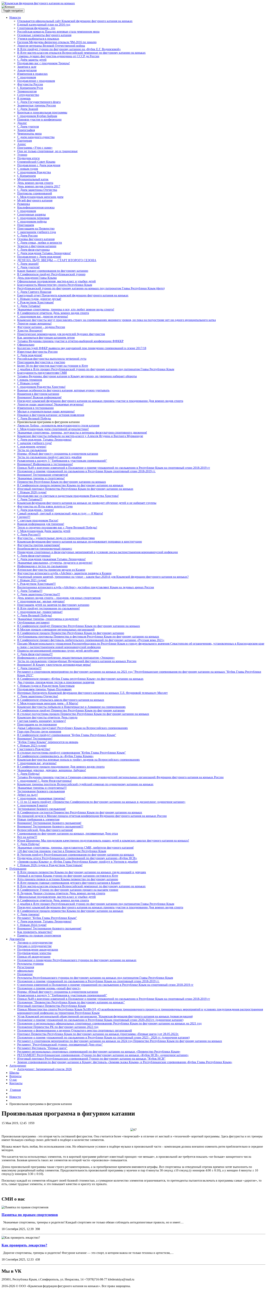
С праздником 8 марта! (32, 805)
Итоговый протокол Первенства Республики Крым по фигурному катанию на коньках (75, 488)
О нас (13, 1079)
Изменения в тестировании (35, 408)
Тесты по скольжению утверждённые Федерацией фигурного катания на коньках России (76, 661)
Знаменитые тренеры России (36, 105)
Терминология (27, 91)
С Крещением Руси (30, 87)
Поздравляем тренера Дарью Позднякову (44, 689)
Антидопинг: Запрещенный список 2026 (44, 1069)
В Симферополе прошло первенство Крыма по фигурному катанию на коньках (70, 485)
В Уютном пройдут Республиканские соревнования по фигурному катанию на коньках (75, 854)
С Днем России (27, 235)
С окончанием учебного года (36, 232)
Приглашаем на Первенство (36, 228)
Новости (15, 17)
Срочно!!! (23, 517)
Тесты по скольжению (32, 450)
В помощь (24, 98)
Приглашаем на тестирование (37, 724)
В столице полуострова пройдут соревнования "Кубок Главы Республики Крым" (71, 752)
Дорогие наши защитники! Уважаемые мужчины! (50, 404)
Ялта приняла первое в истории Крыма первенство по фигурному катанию (67, 879)
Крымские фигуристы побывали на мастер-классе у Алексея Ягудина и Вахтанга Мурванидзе (80, 436)
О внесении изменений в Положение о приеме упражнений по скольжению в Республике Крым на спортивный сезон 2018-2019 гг (105, 984)
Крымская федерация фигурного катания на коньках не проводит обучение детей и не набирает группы (86, 503)
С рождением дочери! (31, 446)
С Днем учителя (28, 126)
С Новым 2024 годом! (32, 925)
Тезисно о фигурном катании (36, 246)
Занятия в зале (26, 66)
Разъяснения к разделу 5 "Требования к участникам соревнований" (62, 460)
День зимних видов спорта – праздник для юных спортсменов (59, 597)
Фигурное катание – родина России (41, 327)
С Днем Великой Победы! (34, 615)
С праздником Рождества (34, 172)
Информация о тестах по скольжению (42, 566)
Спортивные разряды (31, 214)
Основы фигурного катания (36, 239)
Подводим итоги (28, 158)
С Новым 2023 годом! (32, 745)
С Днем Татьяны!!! (29, 499)
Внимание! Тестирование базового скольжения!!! (50, 826)
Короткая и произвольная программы (42, 112)
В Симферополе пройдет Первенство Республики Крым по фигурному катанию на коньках (78, 626)
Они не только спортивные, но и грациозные (47, 151)
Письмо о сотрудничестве (34, 946)
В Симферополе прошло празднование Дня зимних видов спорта (61, 766)
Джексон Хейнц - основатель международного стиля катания (58, 425)
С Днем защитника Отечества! (37, 696)
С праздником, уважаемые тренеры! (41, 798)
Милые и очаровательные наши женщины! (46, 411)
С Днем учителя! (28, 267)
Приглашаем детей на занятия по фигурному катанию (53, 605)
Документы (17, 939)
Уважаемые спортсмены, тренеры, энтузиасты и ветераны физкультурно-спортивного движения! (82, 432)
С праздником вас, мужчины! (36, 763)
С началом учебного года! (34, 443)
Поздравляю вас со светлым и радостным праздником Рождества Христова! (68, 495)
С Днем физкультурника (33, 249)
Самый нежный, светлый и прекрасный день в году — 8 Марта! (60, 513)
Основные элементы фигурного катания (44, 35)
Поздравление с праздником (36, 80)
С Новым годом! (28, 383)
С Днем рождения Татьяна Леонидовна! (44, 253)
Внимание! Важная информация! (39, 397)
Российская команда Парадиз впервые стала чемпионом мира (58, 31)
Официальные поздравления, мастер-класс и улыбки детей (56, 281)
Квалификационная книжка (36, 207)
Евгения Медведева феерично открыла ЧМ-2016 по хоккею (57, 42)
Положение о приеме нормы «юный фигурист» (49, 988)
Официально (25, 344)
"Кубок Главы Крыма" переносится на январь (47, 742)
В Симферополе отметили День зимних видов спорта (53, 313)
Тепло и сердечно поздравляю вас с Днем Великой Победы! (57, 527)
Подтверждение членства (34, 953)
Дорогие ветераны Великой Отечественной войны (51, 45)
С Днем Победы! (28, 773)
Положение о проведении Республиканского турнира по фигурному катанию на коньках (76, 960)
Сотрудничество (28, 95)
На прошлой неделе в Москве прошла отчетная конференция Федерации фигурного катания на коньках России (92, 816)
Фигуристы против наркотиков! (38, 545)
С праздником (26, 77)
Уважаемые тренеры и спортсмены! (41, 478)
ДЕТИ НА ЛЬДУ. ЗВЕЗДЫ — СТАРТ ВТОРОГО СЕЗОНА (56, 260)
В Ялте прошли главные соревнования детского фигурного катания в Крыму (68, 882)
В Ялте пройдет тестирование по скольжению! (48, 608)
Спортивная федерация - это (36, 28)
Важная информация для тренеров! (40, 524)
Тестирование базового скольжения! (41, 809)
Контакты (15, 1083)
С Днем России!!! (29, 534)
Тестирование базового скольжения (41, 791)
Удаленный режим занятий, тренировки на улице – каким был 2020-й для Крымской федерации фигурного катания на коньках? (103, 576)
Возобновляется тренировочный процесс (44, 548)
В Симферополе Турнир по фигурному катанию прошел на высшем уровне (67, 889)
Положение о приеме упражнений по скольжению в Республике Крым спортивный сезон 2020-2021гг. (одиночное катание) (100, 1020)
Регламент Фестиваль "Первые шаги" (42, 1048)
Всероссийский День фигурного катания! (45, 830)
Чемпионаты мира (29, 133)
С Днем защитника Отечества (37, 189)
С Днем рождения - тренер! (35, 510)
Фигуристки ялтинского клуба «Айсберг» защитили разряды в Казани (64, 573)
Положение (25, 974)
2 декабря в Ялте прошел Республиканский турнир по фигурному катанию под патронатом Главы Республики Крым (95, 369)
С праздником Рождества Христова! (41, 386)
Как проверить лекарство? (34, 932)
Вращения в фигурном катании (38, 393)
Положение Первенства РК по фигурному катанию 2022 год (57, 1027)
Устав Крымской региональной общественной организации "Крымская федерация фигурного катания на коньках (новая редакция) (105, 1016)
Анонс (21, 144)
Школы (14, 1072)
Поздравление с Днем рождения (38, 165)
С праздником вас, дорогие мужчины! (42, 316)
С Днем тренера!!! (29, 668)
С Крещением (26, 175)
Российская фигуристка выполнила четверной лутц (51, 358)
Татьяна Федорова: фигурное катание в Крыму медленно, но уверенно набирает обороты (77, 376)
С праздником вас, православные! (40, 612)
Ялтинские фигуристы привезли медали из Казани (51, 569)
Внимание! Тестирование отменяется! (42, 474)
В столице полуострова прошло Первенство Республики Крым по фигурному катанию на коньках (83, 714)
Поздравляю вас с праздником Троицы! (43, 63)
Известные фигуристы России (37, 351)
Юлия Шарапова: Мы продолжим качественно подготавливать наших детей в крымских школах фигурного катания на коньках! (103, 840)
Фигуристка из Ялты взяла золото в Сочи (45, 506)
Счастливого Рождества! (33, 749)
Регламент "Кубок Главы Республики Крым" (47, 918)
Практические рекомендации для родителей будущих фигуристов (61, 334)
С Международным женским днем (40, 197)
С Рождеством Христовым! (35, 302)
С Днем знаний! (28, 263)
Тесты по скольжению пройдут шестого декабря (49, 457)
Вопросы (15, 1076)
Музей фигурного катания (34, 200)
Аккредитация (27, 70)
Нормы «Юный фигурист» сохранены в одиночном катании (57, 453)
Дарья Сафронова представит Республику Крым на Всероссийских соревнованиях (72, 728)
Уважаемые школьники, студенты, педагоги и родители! (54, 562)
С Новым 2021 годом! (32, 580)
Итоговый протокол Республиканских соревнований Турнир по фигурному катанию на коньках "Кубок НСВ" (91, 1058)
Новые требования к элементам (38, 819)
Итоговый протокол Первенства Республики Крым (51, 1005)
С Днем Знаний (27, 109)
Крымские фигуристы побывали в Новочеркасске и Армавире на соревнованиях (71, 707)
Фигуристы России (30, 84)
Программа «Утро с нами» (35, 147)
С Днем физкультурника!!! (35, 654)
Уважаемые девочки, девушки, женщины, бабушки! (51, 770)
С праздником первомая (33, 218)
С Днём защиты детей (32, 59)
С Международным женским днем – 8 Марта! (47, 703)
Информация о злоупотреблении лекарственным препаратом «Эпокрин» (66, 657)
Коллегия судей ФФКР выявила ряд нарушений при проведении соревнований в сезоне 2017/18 (81, 348)
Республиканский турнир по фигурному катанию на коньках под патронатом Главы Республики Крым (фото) (91, 288)
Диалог (22, 123)
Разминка (23, 204)
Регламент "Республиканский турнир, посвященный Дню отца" (60, 1044)
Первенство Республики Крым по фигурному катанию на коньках (61, 481)
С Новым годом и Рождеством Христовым (45, 685)
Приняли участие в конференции (39, 119)
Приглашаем (25, 225)
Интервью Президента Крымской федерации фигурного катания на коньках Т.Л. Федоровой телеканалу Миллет (92, 692)
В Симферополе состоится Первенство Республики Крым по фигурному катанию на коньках (79, 812)
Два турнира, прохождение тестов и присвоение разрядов (55, 682)
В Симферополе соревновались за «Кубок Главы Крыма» (55, 756)
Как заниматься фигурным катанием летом (46, 337)
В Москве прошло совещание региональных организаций (56, 629)
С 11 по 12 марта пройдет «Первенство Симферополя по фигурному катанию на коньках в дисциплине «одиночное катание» (101, 801)
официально (25, 970)
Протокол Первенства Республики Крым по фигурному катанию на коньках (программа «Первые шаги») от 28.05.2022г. (98, 1034)
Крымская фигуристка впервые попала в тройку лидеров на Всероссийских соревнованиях (78, 759)
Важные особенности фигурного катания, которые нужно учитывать (63, 390)
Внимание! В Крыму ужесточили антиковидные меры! (54, 664)
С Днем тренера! (28, 914)
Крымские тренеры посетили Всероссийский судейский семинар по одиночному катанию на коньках (85, 784)
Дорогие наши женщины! (34, 323)
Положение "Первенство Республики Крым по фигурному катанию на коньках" (71, 1002)
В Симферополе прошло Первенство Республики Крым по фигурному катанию (70, 633)
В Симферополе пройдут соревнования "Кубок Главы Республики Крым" (66, 735)
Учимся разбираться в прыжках (38, 38)
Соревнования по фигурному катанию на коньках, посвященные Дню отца (67, 833)
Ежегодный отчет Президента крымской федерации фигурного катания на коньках (72, 295)
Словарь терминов (29, 379)
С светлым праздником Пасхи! (37, 520)
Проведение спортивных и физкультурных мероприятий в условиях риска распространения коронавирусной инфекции (97, 552)
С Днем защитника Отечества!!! (38, 594)
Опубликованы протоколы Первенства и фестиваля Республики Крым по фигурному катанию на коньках (88, 636)
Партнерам (24, 140)
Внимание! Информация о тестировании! (45, 464)
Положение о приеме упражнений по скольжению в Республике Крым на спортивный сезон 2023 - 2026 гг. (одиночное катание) (103, 1037)
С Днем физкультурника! (34, 555)
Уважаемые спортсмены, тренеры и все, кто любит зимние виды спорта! (65, 309)
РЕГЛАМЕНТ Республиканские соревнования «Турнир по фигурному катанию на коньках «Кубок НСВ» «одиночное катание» (103, 1055)
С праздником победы (32, 221)
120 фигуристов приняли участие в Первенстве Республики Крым (61, 851)
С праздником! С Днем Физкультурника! (44, 780)
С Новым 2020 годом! (32, 492)
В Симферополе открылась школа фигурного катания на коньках (60, 699)
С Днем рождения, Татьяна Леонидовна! (44, 439)
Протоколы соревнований (34, 193)
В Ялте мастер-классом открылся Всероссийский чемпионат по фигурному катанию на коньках (81, 52)
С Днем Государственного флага (39, 102)
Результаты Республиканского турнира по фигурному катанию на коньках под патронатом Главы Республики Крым (95, 977)
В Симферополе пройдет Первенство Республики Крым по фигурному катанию (71, 710)
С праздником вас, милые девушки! (41, 601)
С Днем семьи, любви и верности (39, 242)
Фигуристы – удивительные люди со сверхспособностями (56, 538)
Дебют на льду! (27, 794)
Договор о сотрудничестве (35, 942)
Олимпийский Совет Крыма (36, 161)
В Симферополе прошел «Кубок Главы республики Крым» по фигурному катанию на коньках (80, 678)
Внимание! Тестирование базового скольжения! (49, 823)
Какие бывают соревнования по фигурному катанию (52, 270)
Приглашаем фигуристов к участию (41, 362)
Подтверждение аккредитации (37, 949)
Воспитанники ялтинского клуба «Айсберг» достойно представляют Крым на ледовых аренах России (85, 587)
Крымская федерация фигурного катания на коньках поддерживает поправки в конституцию (79, 541)
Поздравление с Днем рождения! (39, 256)
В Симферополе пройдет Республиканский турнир (51, 274)
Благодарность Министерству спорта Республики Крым (54, 284)
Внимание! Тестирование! (34, 738)
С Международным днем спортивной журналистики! (53, 429)
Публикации (17, 868)
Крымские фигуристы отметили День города (47, 717)
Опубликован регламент (33, 622)
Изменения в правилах (32, 73)
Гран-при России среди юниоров (39, 731)
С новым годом (27, 168)
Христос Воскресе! (30, 330)
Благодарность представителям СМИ (42, 372)
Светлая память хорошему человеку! (41, 721)
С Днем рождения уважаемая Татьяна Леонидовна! (51, 559)
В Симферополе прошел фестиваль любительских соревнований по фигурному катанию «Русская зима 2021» (90, 640)
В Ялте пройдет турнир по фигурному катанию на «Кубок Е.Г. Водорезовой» (69, 49)
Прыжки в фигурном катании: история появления (50, 415)
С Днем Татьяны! (28, 306)
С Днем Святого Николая (34, 291)
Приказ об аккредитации (33, 956)
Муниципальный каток (32, 179)
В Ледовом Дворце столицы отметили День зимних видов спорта (61, 893)
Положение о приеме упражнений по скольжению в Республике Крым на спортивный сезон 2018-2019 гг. (88, 981)
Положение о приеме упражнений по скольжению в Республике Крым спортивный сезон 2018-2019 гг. (86, 471)
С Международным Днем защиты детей (43, 531)
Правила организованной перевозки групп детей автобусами (58, 650)
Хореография (26, 130)
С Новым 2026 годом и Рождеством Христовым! (49, 865)
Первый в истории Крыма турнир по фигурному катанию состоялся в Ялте (67, 875)
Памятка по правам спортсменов (39, 935)
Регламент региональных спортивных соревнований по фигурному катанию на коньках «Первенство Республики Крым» (98, 1051)
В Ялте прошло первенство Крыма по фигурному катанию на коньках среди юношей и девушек (81, 872)
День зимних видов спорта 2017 (38, 186)
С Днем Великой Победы (34, 418)
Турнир (22, 154)
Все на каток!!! (27, 837)
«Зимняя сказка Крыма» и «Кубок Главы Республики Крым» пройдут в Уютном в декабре (77, 861)
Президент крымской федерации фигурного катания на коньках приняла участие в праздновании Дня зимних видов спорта (100, 401)
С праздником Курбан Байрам (37, 116)
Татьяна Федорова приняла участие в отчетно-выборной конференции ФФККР (70, 341)
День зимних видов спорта (35, 182)
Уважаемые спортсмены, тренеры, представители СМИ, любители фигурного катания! (75, 847)
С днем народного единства (36, 137)
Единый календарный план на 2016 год (43, 24)
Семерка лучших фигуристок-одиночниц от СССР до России (58, 56)
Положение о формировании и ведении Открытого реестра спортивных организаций (74, 1030)
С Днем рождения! (29, 355)
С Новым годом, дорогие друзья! (39, 299)
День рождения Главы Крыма (37, 277)
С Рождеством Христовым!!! (36, 583)
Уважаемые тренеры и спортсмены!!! (42, 787)
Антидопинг (17, 1065)
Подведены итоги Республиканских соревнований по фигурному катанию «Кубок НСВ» (77, 858)
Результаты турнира (30, 963)
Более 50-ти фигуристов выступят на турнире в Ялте (52, 365)
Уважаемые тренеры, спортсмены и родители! (48, 619)
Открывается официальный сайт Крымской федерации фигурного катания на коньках (75, 21)
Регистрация (25, 967)
